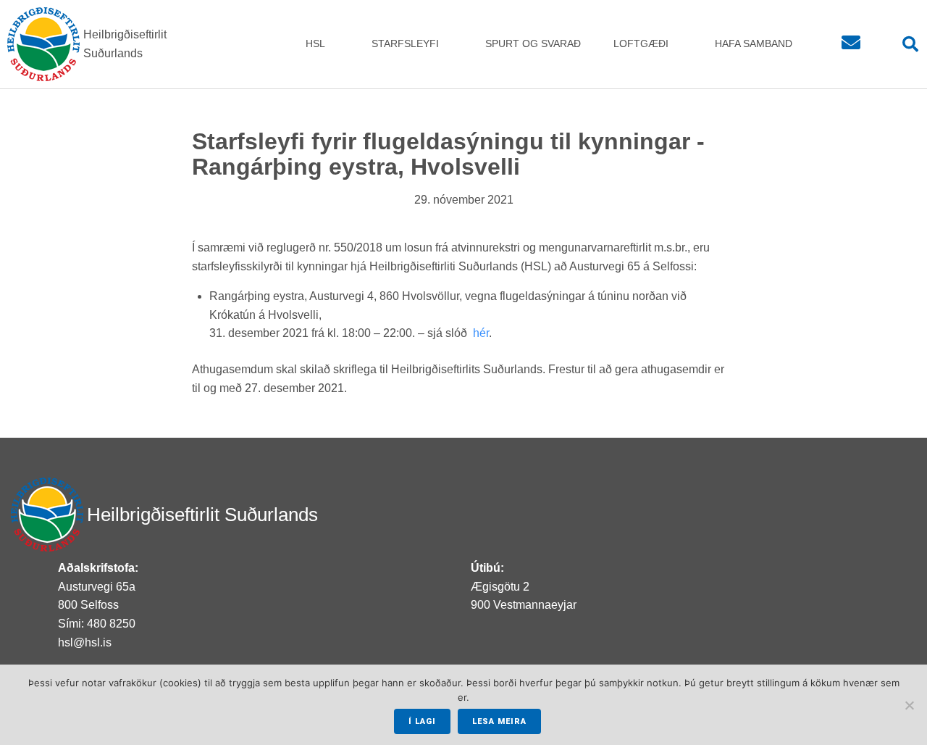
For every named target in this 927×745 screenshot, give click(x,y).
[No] (909, 705)
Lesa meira (499, 721)
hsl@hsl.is (85, 642)
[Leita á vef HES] (903, 45)
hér (481, 333)
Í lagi (422, 721)
